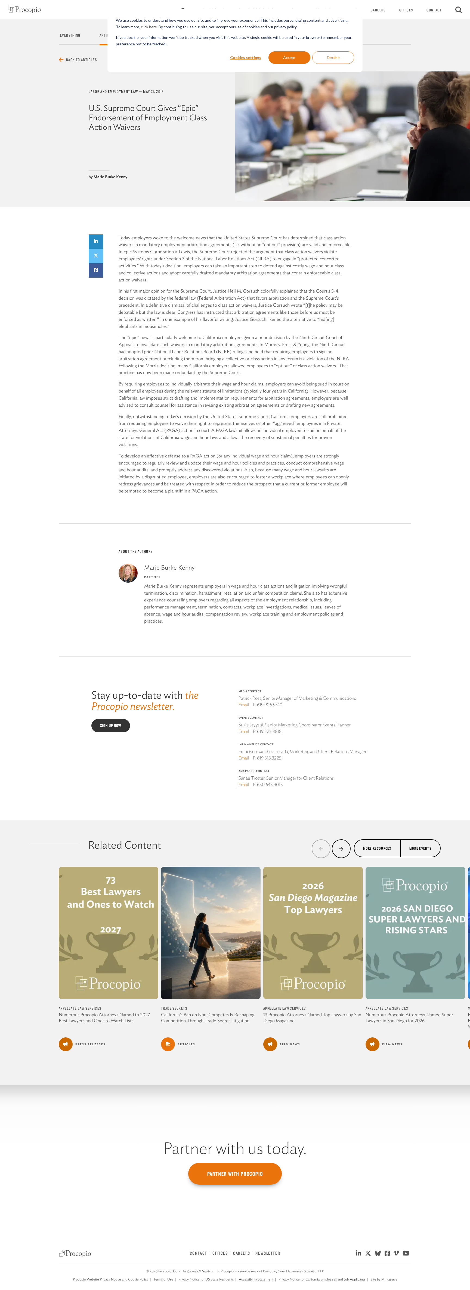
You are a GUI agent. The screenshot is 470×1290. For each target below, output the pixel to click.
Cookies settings (245, 57)
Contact (434, 10)
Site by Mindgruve (383, 1279)
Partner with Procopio (235, 1173)
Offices (406, 10)
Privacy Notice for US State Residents (206, 1279)
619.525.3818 (269, 731)
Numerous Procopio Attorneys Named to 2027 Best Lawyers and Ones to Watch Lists (104, 1017)
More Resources (377, 848)
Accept (289, 57)
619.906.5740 (269, 704)
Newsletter (267, 1253)
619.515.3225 (269, 758)
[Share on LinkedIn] (96, 241)
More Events (420, 848)
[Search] (458, 9)
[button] (321, 848)
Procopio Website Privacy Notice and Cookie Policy (110, 1279)
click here (149, 26)
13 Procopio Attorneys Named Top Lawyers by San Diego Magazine (312, 1017)
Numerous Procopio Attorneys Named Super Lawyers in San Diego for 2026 (409, 1017)
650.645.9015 (270, 784)
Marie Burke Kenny (110, 176)
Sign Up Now (110, 725)
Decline (333, 57)
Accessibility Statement (256, 1279)
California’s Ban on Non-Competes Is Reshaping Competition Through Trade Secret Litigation (207, 1017)
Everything (70, 35)
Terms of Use (163, 1279)
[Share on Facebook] (96, 270)
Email (244, 704)
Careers (378, 10)
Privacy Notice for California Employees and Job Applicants (322, 1279)
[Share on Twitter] (96, 256)
